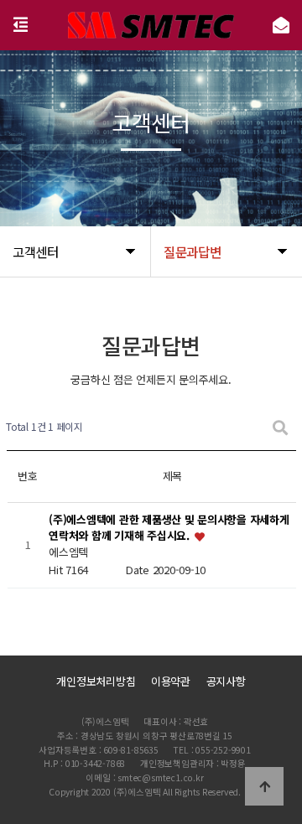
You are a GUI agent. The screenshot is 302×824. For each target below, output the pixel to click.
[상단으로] (264, 786)
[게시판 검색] (280, 427)
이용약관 (170, 681)
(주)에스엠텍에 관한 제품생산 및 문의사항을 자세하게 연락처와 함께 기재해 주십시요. (169, 527)
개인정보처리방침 (95, 681)
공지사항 (226, 681)
